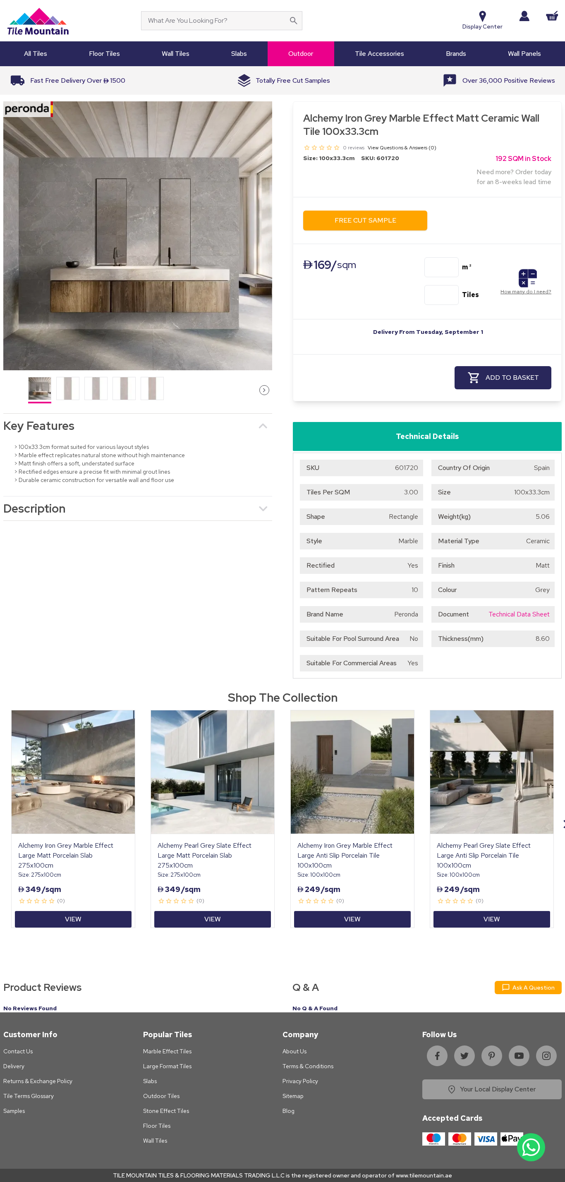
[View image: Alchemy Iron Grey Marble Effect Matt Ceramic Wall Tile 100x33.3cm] (137, 235)
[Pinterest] (492, 1056)
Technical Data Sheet (519, 614)
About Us (294, 1051)
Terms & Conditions (307, 1066)
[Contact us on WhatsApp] (531, 1147)
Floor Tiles (156, 1125)
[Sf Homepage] (38, 21)
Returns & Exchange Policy (37, 1081)
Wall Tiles (155, 1140)
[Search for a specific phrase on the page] (294, 21)
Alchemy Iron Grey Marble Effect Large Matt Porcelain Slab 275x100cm (65, 855)
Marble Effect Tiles (167, 1051)
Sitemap (293, 1096)
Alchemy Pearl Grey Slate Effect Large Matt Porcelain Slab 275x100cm (204, 855)
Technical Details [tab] (427, 436)
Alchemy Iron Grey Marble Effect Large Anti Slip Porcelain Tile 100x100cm (345, 855)
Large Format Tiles (167, 1066)
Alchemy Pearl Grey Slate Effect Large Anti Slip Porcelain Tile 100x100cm (484, 855)
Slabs (150, 1081)
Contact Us (18, 1051)
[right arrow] (264, 390)
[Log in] (524, 16)
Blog (288, 1111)
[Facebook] (437, 1056)
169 (329, 265)
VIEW (73, 919)
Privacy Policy (300, 1081)
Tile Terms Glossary (28, 1096)
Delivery (13, 1066)
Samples (14, 1111)
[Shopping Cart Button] (552, 16)
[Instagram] (546, 1056)
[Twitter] (464, 1056)
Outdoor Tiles (161, 1096)
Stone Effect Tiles (166, 1111)
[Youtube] (519, 1056)
